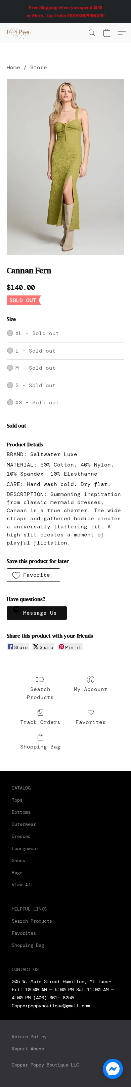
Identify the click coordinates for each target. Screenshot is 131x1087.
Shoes (18, 860)
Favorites (91, 722)
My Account (90, 689)
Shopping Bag (40, 746)
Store (38, 67)
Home (13, 67)
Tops (17, 800)
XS (37, 402)
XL (37, 333)
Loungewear (25, 848)
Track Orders (40, 722)
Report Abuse (28, 1049)
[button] (18, 33)
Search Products (40, 693)
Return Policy (29, 1037)
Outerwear (24, 824)
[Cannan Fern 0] (65, 167)
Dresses (21, 836)
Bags (17, 873)
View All (22, 885)
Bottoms (21, 812)
